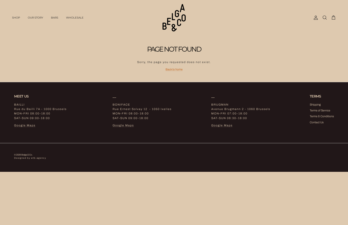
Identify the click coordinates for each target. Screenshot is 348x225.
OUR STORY (35, 17)
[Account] (315, 17)
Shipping (315, 104)
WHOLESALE (75, 17)
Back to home (174, 69)
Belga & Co (26, 154)
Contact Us (317, 122)
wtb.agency (38, 158)
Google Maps (24, 125)
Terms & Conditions (322, 116)
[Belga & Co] (174, 17)
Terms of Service (320, 110)
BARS (54, 17)
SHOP (16, 17)
